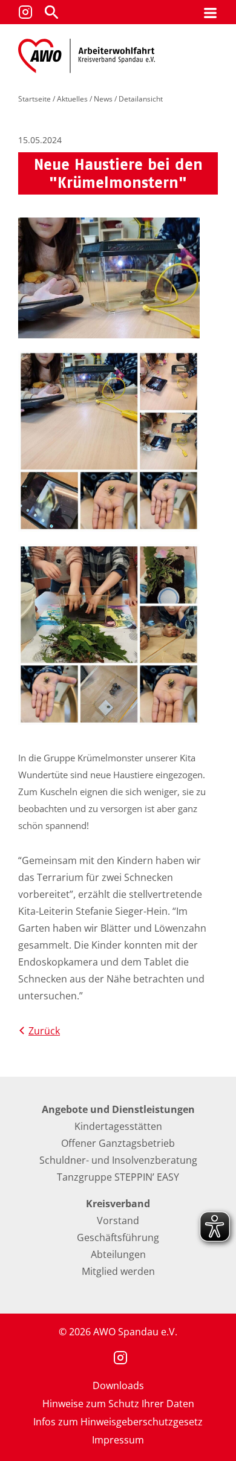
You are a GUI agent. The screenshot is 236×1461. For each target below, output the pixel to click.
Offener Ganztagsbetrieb (118, 1143)
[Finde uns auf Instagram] (25, 12)
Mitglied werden (118, 1271)
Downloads (118, 1385)
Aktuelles (72, 99)
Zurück (44, 1030)
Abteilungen (118, 1254)
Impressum (118, 1439)
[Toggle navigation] (210, 12)
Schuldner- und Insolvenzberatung (118, 1160)
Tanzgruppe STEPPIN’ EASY (118, 1177)
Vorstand (118, 1220)
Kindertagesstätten (118, 1126)
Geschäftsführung (118, 1237)
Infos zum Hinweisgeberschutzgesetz (118, 1421)
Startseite (34, 99)
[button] (51, 12)
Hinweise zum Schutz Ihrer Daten (118, 1403)
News (103, 99)
